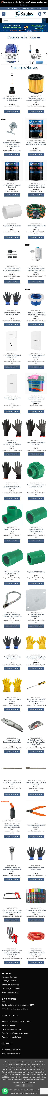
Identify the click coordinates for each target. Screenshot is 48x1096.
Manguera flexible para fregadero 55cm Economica (12, 615)
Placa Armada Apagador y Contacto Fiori (12, 356)
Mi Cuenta (9, 1090)
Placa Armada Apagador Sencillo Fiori (12, 399)
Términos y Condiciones (11, 988)
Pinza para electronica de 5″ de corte (36, 826)
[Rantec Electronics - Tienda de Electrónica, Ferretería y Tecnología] (24, 14)
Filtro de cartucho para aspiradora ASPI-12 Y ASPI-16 (36, 100)
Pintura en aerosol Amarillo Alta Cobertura (36, 911)
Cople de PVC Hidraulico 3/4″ (12, 227)
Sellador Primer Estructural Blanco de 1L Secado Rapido (36, 143)
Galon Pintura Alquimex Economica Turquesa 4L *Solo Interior (36, 400)
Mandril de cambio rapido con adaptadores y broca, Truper (12, 270)
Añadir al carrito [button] (12, 111)
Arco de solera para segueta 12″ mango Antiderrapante (12, 911)
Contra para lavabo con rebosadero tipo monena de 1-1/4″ (12, 869)
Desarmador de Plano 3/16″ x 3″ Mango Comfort (36, 700)
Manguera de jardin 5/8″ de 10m (36, 227)
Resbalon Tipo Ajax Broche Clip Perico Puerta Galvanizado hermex (12, 144)
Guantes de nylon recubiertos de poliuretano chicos (12, 444)
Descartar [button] (24, 5)
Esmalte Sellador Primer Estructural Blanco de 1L (36, 186)
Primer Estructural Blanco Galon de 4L (12, 186)
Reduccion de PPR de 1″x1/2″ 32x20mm (12, 573)
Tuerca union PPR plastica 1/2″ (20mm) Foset (36, 486)
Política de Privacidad (10, 992)
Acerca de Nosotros (9, 977)
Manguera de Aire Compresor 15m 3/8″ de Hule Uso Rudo (36, 952)
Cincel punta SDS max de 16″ (12, 783)
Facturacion (29, 1090)
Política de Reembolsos (10, 984)
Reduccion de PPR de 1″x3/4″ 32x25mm (36, 530)
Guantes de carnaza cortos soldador (12, 700)
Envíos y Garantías (9, 981)
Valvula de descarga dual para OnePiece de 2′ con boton (36, 270)
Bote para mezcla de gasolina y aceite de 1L (12, 826)
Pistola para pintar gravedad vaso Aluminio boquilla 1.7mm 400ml (12, 952)
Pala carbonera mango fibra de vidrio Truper (12, 99)
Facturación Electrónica (11, 1053)
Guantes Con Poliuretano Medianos (36, 443)
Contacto (39, 1090)
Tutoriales (18, 1090)
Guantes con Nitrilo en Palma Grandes (36, 868)
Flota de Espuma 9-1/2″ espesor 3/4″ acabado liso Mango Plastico (36, 742)
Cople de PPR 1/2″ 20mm (36, 572)
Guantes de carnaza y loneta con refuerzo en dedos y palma (36, 659)
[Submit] (44, 20)
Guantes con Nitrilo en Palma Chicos (12, 658)
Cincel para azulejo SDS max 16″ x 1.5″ (36, 783)
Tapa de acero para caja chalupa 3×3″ (36, 615)
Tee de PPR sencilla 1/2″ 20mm (12, 530)
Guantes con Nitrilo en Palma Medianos (12, 314)
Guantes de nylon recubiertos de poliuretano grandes (12, 487)
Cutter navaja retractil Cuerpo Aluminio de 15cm (12, 741)
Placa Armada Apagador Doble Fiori (36, 356)
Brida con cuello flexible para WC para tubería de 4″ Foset (36, 314)
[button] (3, 14)
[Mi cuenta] (39, 14)
